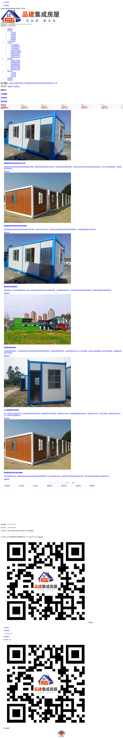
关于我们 (6, 2)
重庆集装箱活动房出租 (38, 83)
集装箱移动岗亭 (15, 69)
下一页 (67, 482)
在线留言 (13, 37)
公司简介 (13, 32)
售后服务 (13, 34)
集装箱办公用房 (15, 67)
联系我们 (6, 5)
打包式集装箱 (15, 48)
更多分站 (40, 537)
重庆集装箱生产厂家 (51, 83)
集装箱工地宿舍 (15, 60)
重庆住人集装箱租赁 (26, 83)
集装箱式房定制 (15, 53)
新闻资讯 (10, 71)
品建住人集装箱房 (14, 83)
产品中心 (10, 43)
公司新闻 (13, 73)
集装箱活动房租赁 (16, 51)
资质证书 (13, 36)
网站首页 (10, 29)
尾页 (73, 482)
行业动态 (13, 74)
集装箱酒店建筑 (15, 64)
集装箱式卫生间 (15, 57)
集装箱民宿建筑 (15, 66)
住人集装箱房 (11, 41)
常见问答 (13, 76)
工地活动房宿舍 (15, 50)
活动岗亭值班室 (15, 55)
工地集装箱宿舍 (15, 46)
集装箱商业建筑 (15, 62)
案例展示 (10, 59)
